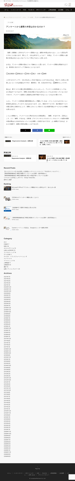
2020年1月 (7, 305)
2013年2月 (7, 376)
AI (5, 242)
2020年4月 (7, 301)
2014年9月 (7, 367)
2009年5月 (7, 444)
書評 (6, 267)
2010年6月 (7, 419)
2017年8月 (7, 340)
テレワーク (7, 258)
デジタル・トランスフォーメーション (15, 256)
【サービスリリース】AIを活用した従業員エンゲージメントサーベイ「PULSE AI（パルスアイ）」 (32, 171)
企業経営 (7, 264)
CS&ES (6, 244)
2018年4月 (7, 334)
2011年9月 (7, 392)
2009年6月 (7, 442)
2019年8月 (7, 316)
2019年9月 (7, 314)
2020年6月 (7, 297)
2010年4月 (7, 423)
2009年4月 (7, 446)
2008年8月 (7, 456)
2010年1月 (7, 429)
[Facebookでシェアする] (37, 130)
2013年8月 (7, 369)
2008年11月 (7, 452)
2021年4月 (7, 281)
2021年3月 (7, 283)
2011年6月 (7, 398)
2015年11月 (7, 357)
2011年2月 (7, 406)
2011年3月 (7, 404)
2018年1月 (7, 336)
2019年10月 (7, 311)
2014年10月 (7, 365)
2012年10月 (7, 380)
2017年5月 (7, 345)
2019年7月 (7, 318)
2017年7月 (7, 343)
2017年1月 (7, 347)
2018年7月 (7, 330)
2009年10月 (7, 433)
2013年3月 (7, 373)
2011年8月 (7, 394)
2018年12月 (7, 328)
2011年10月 (7, 390)
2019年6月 (7, 320)
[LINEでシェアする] (49, 130)
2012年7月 (7, 382)
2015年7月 (7, 359)
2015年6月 (7, 361)
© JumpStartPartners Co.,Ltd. (37, 478)
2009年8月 (7, 437)
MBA (6, 246)
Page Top (37, 468)
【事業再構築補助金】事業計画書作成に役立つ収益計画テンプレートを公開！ (26, 175)
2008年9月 (7, 454)
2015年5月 (7, 363)
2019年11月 (7, 309)
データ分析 (10, 22)
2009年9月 (7, 435)
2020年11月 (7, 289)
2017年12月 (7, 338)
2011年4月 (7, 402)
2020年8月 (7, 293)
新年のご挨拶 (8, 179)
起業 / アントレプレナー (12, 269)
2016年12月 (7, 349)
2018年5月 (7, 332)
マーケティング (9, 260)
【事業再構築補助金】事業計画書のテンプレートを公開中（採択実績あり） (25, 173)
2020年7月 (7, 295)
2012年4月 (7, 386)
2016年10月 (7, 353)
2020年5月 (7, 299)
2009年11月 (7, 431)
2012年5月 (7, 384)
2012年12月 (7, 378)
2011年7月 (7, 396)
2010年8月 (7, 415)
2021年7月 (7, 276)
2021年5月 (7, 278)
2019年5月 (7, 322)
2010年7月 (7, 417)
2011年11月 (7, 388)
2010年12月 (7, 411)
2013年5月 (7, 371)
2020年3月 (7, 303)
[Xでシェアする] (25, 130)
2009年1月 (7, 450)
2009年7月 (7, 440)
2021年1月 (7, 285)
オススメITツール (10, 248)
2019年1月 (7, 326)
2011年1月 (7, 409)
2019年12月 (7, 307)
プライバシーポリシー (43, 475)
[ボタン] (66, 4)
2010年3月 (7, 425)
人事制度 (7, 262)
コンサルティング (10, 252)
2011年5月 (7, 400)
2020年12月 (7, 287)
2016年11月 (7, 351)
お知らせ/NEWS (9, 250)
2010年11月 (7, 413)
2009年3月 (7, 448)
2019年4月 (7, 324)
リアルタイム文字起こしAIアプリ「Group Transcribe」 (20, 177)
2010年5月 (7, 421)
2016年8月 (7, 355)
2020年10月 (7, 291)
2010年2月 (7, 427)
